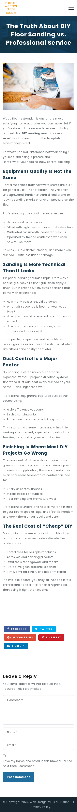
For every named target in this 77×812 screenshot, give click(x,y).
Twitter (45, 629)
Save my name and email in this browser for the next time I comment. (37, 763)
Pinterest (53, 637)
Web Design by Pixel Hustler (49, 802)
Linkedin (18, 646)
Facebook (18, 629)
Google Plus (22, 637)
